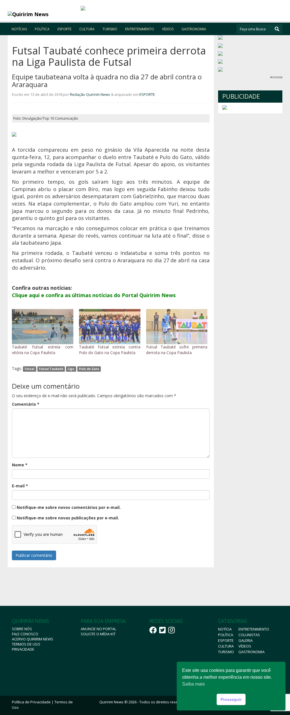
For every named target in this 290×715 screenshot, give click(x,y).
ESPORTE (64, 29)
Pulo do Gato (89, 369)
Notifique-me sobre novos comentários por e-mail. (69, 507)
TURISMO (110, 29)
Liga (71, 369)
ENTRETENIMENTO (139, 29)
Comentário (25, 404)
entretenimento (253, 629)
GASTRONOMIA (194, 29)
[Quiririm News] (42, 14)
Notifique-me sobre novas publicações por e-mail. (68, 518)
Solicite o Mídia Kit (98, 633)
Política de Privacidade (31, 702)
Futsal (29, 369)
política (225, 634)
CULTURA (87, 29)
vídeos (244, 646)
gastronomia (251, 651)
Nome (19, 465)
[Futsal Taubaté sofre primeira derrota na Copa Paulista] (177, 326)
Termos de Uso (26, 644)
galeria (245, 640)
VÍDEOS (168, 29)
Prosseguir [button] (231, 699)
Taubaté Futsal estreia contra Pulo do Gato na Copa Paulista (109, 349)
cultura (226, 646)
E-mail (20, 485)
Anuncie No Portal (98, 628)
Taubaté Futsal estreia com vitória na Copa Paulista (42, 349)
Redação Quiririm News (90, 94)
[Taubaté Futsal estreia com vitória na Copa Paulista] (42, 326)
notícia (225, 629)
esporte (226, 640)
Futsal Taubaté (51, 369)
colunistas (249, 634)
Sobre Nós (22, 628)
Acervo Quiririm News (32, 639)
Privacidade (23, 649)
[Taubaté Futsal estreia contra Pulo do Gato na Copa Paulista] (109, 326)
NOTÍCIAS (19, 29)
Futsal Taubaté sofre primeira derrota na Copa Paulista (177, 349)
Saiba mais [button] (193, 684)
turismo (226, 651)
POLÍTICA (42, 29)
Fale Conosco (25, 633)
